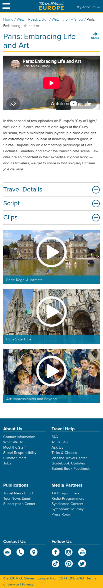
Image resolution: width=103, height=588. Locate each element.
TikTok (56, 564)
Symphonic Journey (68, 509)
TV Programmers (66, 493)
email (7, 552)
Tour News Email (16, 498)
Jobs (7, 463)
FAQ (55, 437)
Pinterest (69, 564)
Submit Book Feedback (71, 468)
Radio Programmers (68, 498)
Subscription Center (19, 503)
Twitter (82, 564)
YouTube (82, 552)
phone (20, 552)
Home (8, 19)
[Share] (95, 36)
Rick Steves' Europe (51, 6)
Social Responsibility (19, 452)
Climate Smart (14, 458)
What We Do (13, 442)
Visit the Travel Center (69, 458)
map (34, 552)
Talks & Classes (64, 452)
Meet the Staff (14, 447)
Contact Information (19, 437)
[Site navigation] (6, 6)
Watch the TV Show (68, 19)
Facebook (56, 552)
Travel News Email (18, 493)
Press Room (61, 514)
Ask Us (57, 447)
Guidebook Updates (68, 463)
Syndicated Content (67, 503)
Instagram (69, 552)
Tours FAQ (60, 442)
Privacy (28, 584)
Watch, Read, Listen (32, 19)
